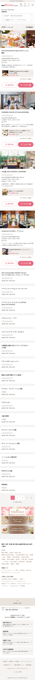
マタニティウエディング (24, 583)
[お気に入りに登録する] (31, 48)
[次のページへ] (27, 498)
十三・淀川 (5, 561)
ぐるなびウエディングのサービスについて (17, 668)
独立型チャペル (5, 583)
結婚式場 (27, 608)
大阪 (2, 609)
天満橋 (3, 559)
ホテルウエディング (6, 572)
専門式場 (22, 570)
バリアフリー (4, 586)
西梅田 (12, 564)
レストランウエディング (7, 570)
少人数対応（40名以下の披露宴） (9, 579)
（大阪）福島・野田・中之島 (22, 555)
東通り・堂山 (18, 552)
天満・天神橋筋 (10, 559)
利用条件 (17, 661)
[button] (17, 624)
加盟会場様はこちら (19, 665)
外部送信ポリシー (8, 665)
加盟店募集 (28, 665)
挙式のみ (13, 583)
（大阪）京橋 (24, 559)
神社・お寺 (28, 570)
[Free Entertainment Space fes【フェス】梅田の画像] (17, 39)
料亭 (17, 570)
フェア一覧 (27, 85)
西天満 (17, 559)
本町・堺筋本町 (16, 557)
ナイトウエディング (20, 581)
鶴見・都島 (29, 561)
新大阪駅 (31, 559)
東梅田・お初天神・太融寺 (7, 555)
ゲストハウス (16, 572)
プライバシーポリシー (26, 661)
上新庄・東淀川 (13, 561)
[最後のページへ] (31, 498)
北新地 (11, 552)
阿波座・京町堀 (25, 557)
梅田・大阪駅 (4, 552)
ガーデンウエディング (7, 581)
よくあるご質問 (17, 672)
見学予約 (11, 85)
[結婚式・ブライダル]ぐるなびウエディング (12, 608)
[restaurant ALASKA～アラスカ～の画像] (17, 219)
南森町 (17, 564)
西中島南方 (22, 561)
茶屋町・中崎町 (5, 564)
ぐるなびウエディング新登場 (17, 586)
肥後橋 (8, 557)
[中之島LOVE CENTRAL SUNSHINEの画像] (17, 160)
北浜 (4, 557)
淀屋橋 (31, 555)
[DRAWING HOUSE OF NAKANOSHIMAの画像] (17, 100)
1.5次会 (21, 579)
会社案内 (5, 661)
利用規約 (11, 661)
